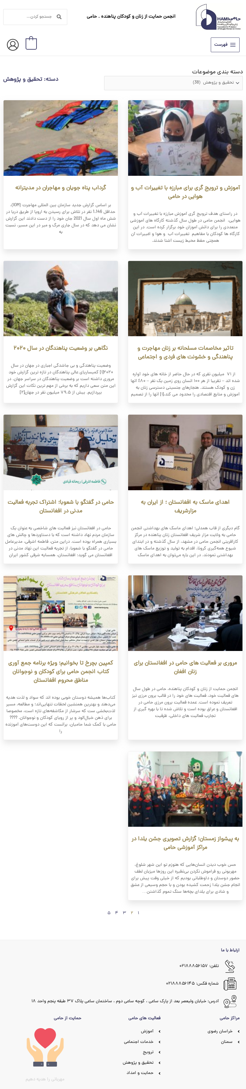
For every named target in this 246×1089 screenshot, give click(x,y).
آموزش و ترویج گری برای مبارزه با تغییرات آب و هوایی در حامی (185, 192)
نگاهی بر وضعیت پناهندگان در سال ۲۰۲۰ (60, 348)
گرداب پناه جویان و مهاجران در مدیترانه (60, 188)
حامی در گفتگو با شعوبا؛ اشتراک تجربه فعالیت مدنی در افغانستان (61, 507)
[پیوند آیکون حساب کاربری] (12, 44)
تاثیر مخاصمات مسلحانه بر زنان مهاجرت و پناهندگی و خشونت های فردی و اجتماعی (185, 353)
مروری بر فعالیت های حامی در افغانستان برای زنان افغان (185, 667)
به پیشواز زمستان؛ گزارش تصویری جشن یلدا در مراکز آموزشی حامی (185, 843)
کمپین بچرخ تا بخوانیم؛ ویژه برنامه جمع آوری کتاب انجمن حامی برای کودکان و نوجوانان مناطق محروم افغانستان (60, 672)
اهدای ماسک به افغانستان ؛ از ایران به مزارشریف (185, 507)
